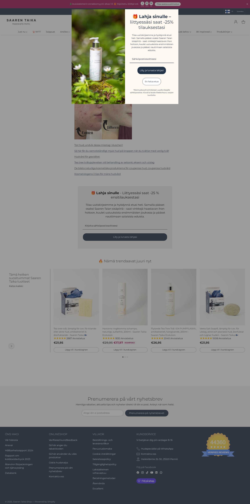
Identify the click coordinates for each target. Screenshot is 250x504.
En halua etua (152, 81)
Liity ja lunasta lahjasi (152, 70)
